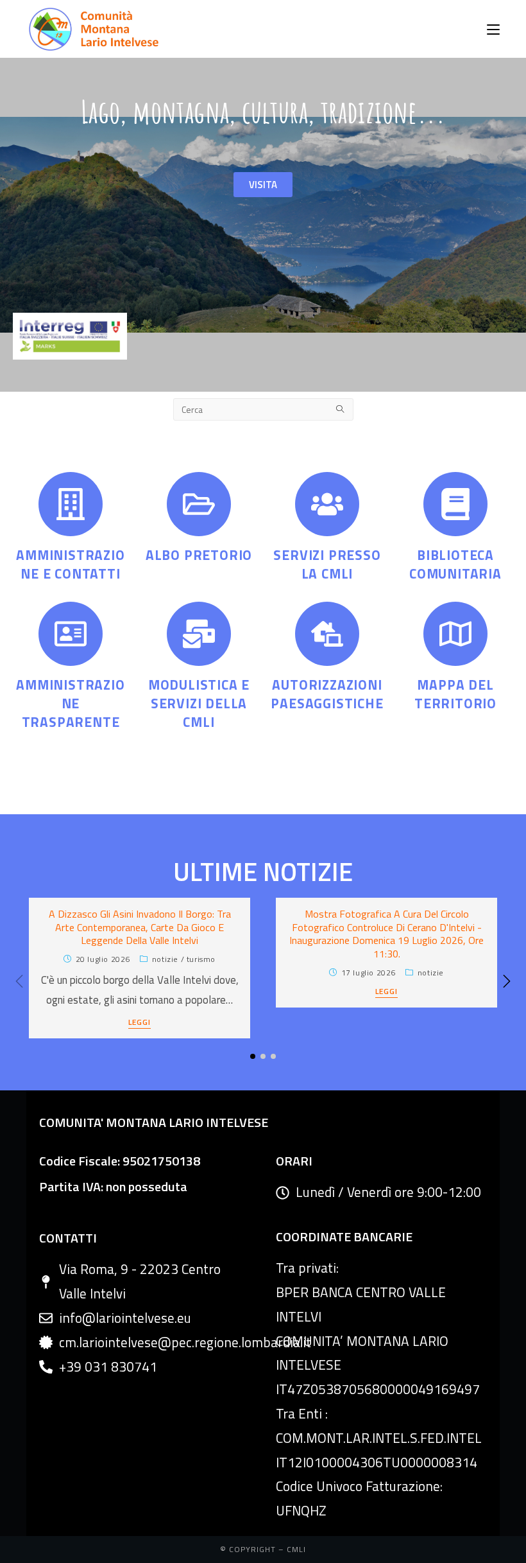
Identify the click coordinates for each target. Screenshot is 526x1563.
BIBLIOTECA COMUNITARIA (455, 564)
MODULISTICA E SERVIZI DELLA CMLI (199, 703)
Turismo (201, 959)
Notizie (165, 959)
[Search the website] (263, 408)
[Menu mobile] (493, 29)
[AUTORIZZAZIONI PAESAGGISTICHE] (327, 634)
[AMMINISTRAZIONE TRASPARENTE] (70, 634)
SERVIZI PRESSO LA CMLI (326, 564)
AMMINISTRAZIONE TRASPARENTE (70, 703)
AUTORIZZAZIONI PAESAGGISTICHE (327, 693)
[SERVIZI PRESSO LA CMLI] (327, 504)
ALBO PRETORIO (199, 555)
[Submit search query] (340, 409)
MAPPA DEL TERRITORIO (455, 693)
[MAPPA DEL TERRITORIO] (455, 634)
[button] (507, 981)
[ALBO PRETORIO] (199, 504)
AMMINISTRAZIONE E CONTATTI (70, 564)
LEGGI (139, 1023)
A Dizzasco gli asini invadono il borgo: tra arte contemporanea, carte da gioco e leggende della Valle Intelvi (140, 927)
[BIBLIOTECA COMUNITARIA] (455, 504)
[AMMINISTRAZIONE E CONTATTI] (70, 504)
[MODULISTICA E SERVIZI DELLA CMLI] (199, 634)
